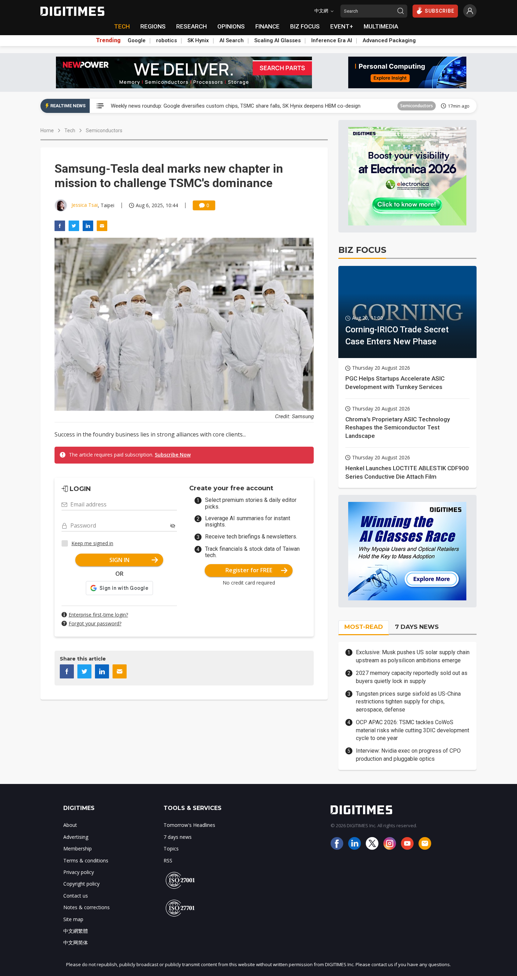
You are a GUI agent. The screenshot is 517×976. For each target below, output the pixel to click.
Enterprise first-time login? (98, 614)
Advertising (75, 837)
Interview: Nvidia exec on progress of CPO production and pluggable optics (408, 754)
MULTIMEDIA (381, 26)
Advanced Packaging (389, 40)
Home (47, 130)
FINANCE (267, 26)
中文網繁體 (75, 930)
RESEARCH (191, 26)
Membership (77, 848)
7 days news (178, 837)
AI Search (231, 40)
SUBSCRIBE (439, 11)
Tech (69, 130)
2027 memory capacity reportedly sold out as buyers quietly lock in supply (411, 677)
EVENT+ (341, 26)
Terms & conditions (85, 860)
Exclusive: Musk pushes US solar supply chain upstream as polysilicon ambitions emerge (413, 656)
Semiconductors (416, 106)
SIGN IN (119, 560)
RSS (168, 860)
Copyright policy (81, 883)
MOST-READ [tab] (363, 626)
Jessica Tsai (84, 205)
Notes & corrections (86, 907)
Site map (73, 919)
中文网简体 (75, 942)
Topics (171, 848)
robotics (166, 40)
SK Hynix (198, 40)
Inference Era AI (331, 40)
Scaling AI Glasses (277, 40)
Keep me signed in (92, 543)
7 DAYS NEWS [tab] (417, 626)
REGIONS (153, 26)
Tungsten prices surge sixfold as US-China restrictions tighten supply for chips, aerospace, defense (408, 701)
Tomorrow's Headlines (189, 825)
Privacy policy (78, 872)
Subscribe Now (173, 454)
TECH (122, 26)
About (70, 825)
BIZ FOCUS (305, 26)
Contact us (75, 895)
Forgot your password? (95, 623)
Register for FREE (248, 570)
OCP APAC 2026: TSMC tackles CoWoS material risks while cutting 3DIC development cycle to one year (412, 730)
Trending (108, 40)
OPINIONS (231, 26)
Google (137, 40)
